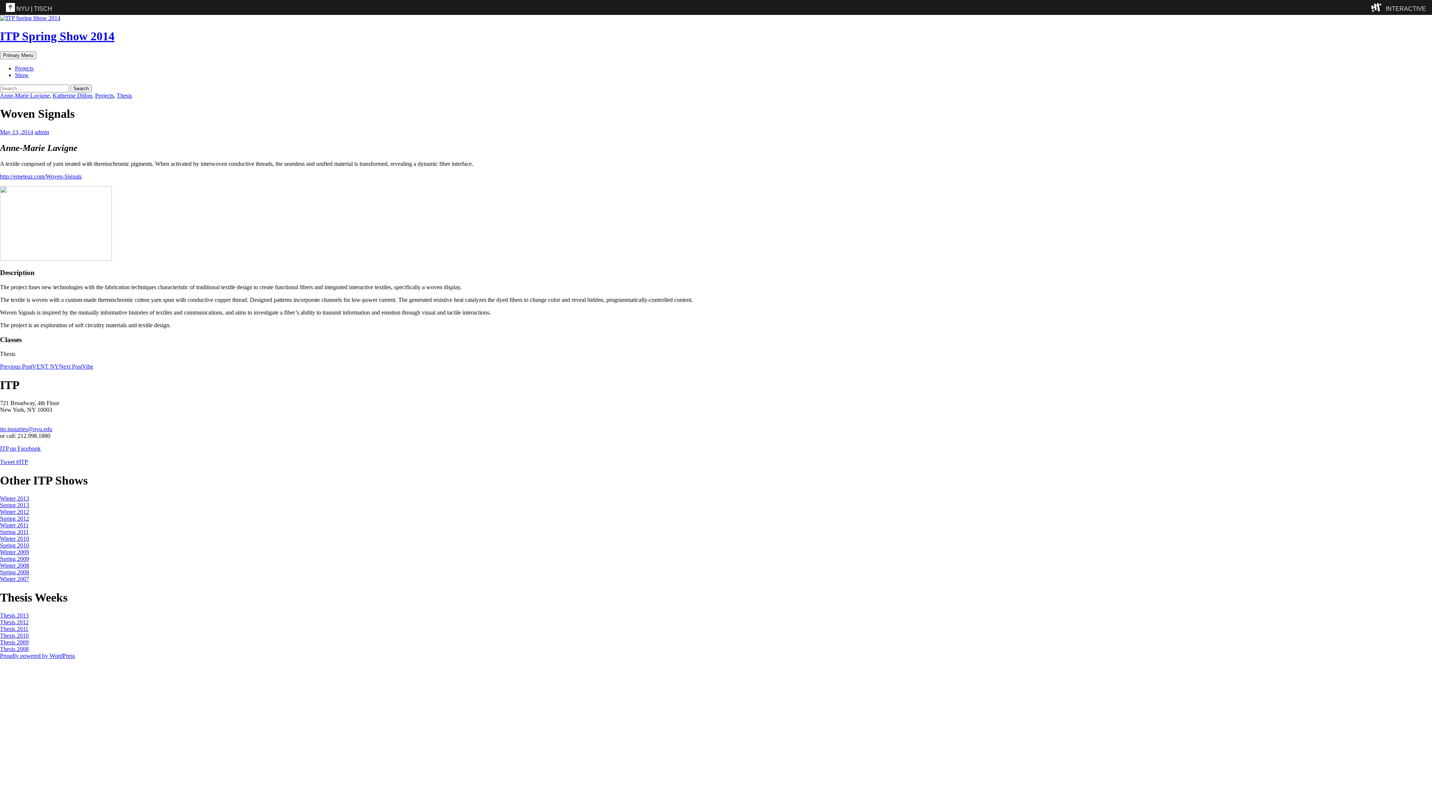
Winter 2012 (14, 512)
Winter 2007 (14, 579)
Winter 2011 (14, 525)
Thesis (124, 95)
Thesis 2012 (14, 622)
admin (42, 132)
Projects (24, 68)
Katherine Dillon (72, 95)
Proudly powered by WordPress (37, 656)
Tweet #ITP (14, 462)
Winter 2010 (14, 539)
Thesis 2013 (14, 615)
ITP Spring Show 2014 (57, 36)
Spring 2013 (14, 505)
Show (22, 75)
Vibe (76, 366)
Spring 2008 (14, 572)
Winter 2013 (14, 498)
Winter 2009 (14, 552)
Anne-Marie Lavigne (25, 95)
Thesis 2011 (14, 629)
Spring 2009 (14, 559)
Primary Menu (18, 55)
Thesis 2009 (14, 642)
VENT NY (29, 366)
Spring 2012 (14, 518)
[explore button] (1377, 7)
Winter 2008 (14, 565)
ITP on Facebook (20, 448)
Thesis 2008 (14, 649)
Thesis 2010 (14, 635)
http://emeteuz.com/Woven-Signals (41, 176)
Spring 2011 (14, 532)
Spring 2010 (14, 545)
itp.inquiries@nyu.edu (26, 429)
